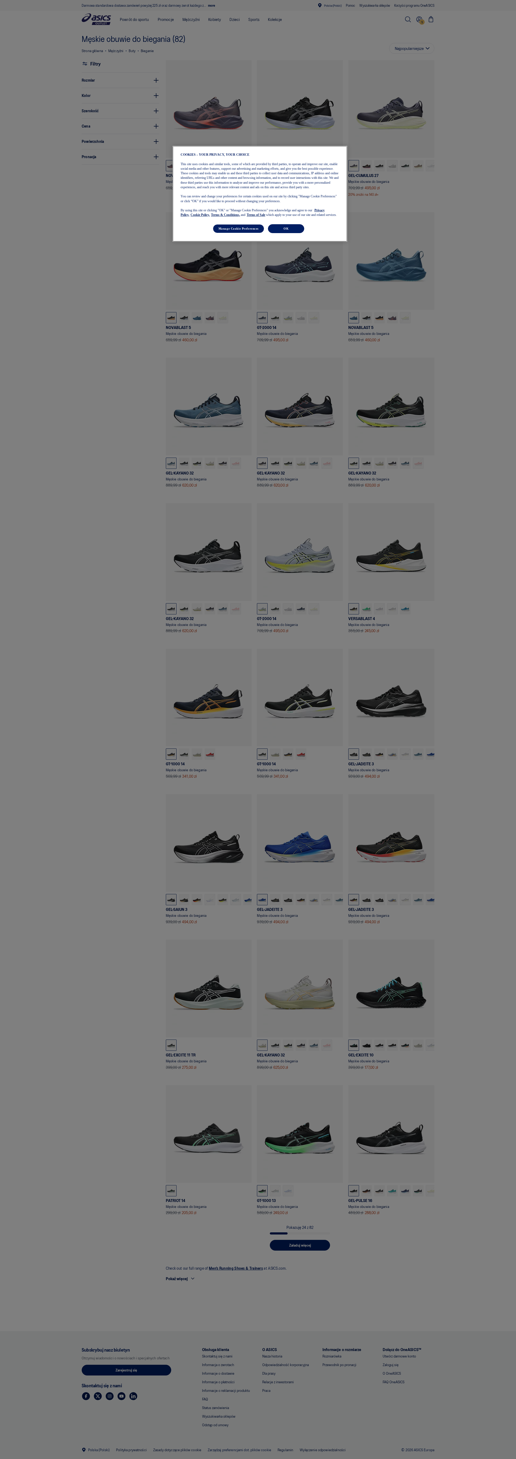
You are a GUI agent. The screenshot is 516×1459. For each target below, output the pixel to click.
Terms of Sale (256, 215)
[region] (260, 193)
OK (286, 228)
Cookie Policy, (200, 215)
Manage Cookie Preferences (238, 228)
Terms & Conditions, (225, 215)
